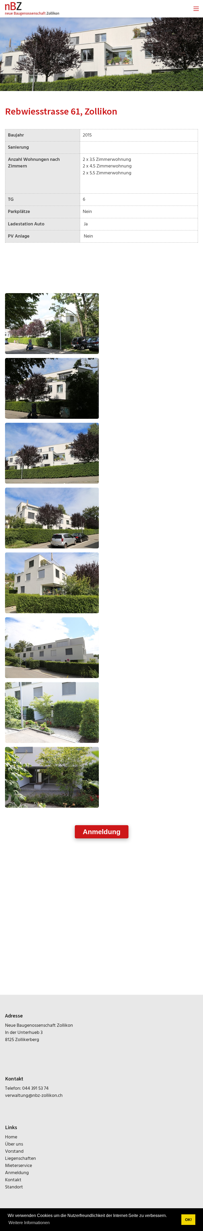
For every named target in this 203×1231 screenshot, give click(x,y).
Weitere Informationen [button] (29, 1222)
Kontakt (13, 1180)
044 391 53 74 (35, 1088)
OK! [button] (188, 1220)
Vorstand (14, 1151)
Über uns (14, 1144)
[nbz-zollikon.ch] (32, 9)
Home (11, 1137)
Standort (14, 1187)
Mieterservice (18, 1166)
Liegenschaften (20, 1158)
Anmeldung (102, 832)
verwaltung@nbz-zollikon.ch (34, 1096)
